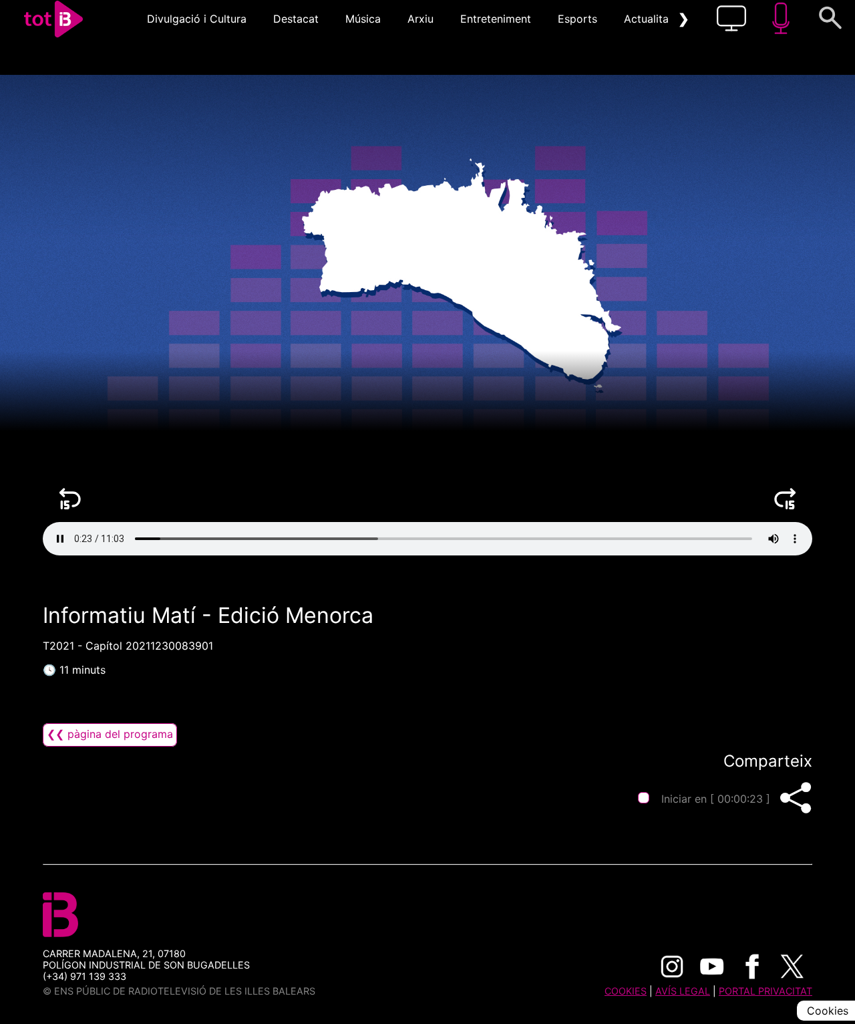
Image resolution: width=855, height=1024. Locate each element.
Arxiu (420, 18)
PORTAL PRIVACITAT (765, 991)
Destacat (296, 18)
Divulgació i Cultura (196, 18)
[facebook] (752, 966)
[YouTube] (712, 966)
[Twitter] (792, 966)
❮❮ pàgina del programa (110, 734)
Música (363, 18)
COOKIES (626, 991)
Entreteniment (495, 18)
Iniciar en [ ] (715, 798)
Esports (577, 18)
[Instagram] (672, 966)
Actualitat (648, 18)
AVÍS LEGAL (682, 991)
